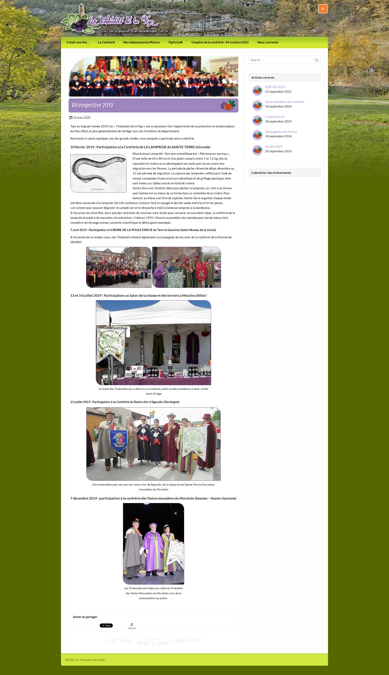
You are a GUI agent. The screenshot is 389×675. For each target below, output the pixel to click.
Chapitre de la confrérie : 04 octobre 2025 (220, 42)
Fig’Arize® (176, 42)
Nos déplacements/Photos (141, 42)
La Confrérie (106, 42)
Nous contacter (268, 42)
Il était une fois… (77, 42)
